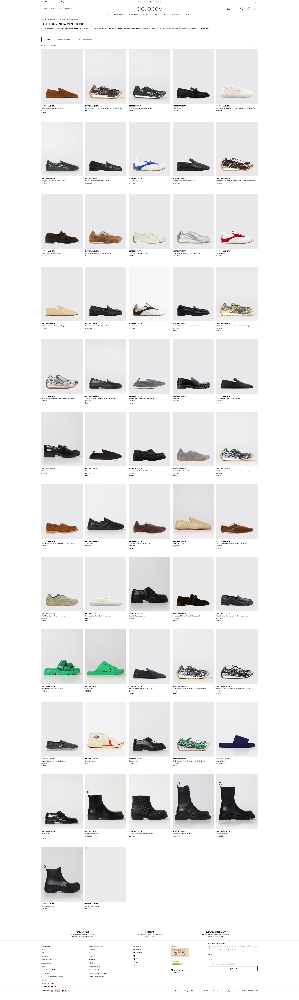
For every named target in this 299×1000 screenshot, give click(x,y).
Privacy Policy (229, 964)
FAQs (90, 953)
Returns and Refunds (95, 966)
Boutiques (44, 956)
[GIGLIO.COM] (149, 9)
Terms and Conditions (95, 970)
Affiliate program (46, 963)
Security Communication (96, 976)
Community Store (46, 959)
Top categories (217, 991)
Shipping (91, 963)
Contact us (92, 949)
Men (53, 9)
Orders (91, 956)
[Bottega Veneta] (64, 39)
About (43, 949)
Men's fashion (234, 950)
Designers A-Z (189, 991)
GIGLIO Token (45, 973)
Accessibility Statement (48, 983)
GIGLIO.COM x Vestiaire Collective (52, 976)
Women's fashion (217, 950)
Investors (44, 966)
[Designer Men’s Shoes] (86, 39)
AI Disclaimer (45, 953)
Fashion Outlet (203, 991)
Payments (92, 959)
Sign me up (233, 969)
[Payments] (57, 991)
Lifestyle (68, 9)
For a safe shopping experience (98, 973)
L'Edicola (44, 980)
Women (44, 9)
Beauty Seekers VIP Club (48, 970)
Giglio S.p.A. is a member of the (182, 970)
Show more (205, 28)
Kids (59, 9)
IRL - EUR (44, 2)
